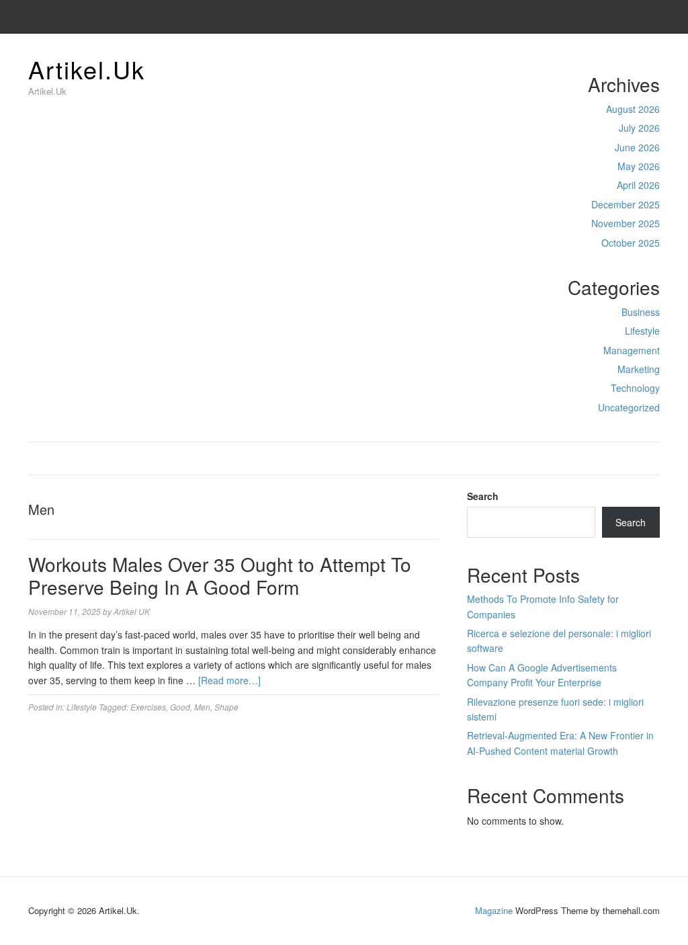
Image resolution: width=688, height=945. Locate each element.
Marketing (638, 369)
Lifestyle (642, 330)
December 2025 (625, 204)
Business (640, 312)
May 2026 (638, 166)
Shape (226, 706)
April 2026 (638, 185)
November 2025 (625, 223)
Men (202, 706)
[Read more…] (229, 680)
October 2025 (630, 242)
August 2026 (633, 109)
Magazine (494, 910)
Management (631, 350)
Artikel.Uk (86, 69)
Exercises (148, 706)
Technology (635, 388)
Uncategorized (629, 407)
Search (483, 496)
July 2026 (639, 127)
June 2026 (637, 147)
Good (180, 706)
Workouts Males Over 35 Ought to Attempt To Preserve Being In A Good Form (219, 575)
